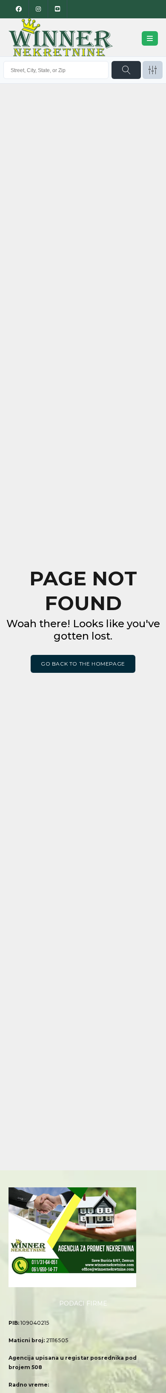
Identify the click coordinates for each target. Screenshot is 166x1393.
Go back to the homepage (83, 663)
